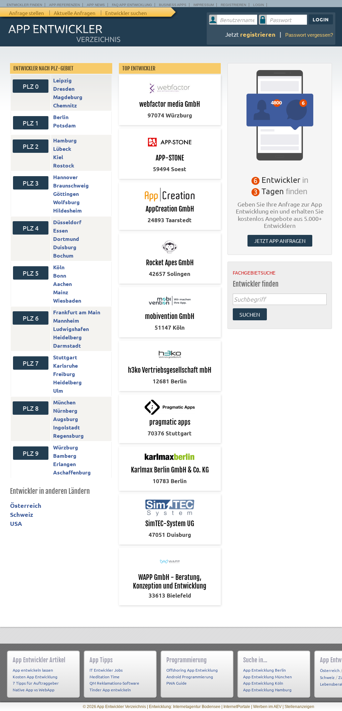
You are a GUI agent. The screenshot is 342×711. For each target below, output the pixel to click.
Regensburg (68, 435)
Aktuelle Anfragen (75, 13)
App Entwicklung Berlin (264, 670)
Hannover (65, 177)
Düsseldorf (67, 222)
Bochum (63, 255)
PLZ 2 (31, 146)
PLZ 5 (31, 273)
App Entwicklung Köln (263, 683)
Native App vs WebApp (33, 689)
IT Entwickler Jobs (106, 670)
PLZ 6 (31, 318)
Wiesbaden (67, 300)
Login (258, 5)
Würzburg (65, 447)
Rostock (63, 165)
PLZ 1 (31, 123)
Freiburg (64, 373)
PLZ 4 (31, 228)
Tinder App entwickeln (110, 689)
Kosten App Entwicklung (35, 676)
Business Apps (172, 5)
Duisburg (64, 247)
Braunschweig (71, 185)
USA (16, 523)
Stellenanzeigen (299, 706)
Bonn (59, 275)
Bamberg (64, 455)
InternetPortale (236, 706)
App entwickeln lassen (33, 670)
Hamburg (65, 140)
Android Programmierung (189, 676)
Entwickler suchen (126, 13)
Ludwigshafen (71, 328)
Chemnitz (65, 105)
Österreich (25, 505)
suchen (249, 314)
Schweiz (21, 514)
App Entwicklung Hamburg (267, 689)
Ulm (58, 390)
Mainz (60, 292)
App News (96, 5)
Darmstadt (67, 345)
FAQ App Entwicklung (132, 5)
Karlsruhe (65, 365)
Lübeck (62, 148)
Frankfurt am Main (76, 312)
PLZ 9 (31, 453)
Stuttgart (65, 357)
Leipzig (62, 80)
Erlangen (64, 463)
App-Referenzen (64, 5)
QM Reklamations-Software (114, 683)
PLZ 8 (31, 408)
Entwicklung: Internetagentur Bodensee (184, 706)
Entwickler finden (24, 5)
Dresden (63, 88)
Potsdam (64, 125)
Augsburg (65, 418)
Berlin (60, 116)
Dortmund (66, 238)
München (64, 402)
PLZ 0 (31, 86)
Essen (60, 230)
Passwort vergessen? (309, 35)
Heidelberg (67, 337)
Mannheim (66, 320)
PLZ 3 (31, 183)
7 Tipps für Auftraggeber (36, 683)
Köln (58, 267)
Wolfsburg (66, 202)
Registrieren (233, 5)
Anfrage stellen (26, 13)
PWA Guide (176, 683)
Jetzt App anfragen (280, 241)
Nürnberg (65, 410)
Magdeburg (67, 96)
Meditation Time (105, 676)
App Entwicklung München (267, 676)
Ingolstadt (66, 427)
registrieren (258, 34)
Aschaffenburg (72, 472)
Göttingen (66, 193)
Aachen (62, 283)
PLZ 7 (31, 363)
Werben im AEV (267, 706)
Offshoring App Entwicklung (192, 670)
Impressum (203, 5)
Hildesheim (67, 210)
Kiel (58, 156)
